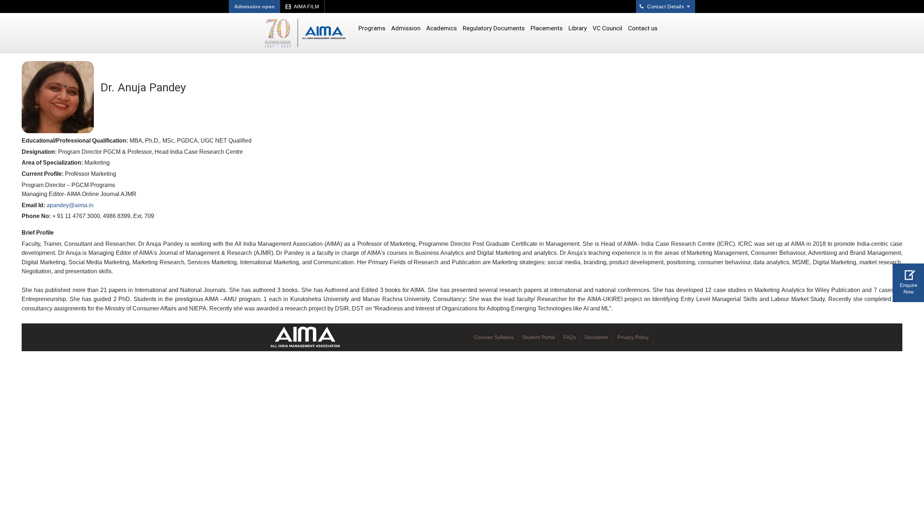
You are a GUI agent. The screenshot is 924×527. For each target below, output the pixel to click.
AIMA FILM (306, 6)
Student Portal (538, 337)
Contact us (643, 28)
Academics (441, 28)
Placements (547, 28)
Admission (405, 28)
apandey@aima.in (70, 205)
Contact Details (666, 6)
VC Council (607, 28)
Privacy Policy (633, 337)
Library (577, 28)
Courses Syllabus (494, 337)
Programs (371, 28)
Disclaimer (597, 337)
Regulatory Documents (494, 28)
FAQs (569, 337)
